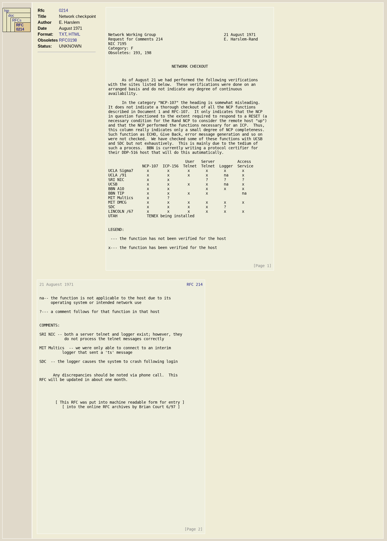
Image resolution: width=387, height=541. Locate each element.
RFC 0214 (20, 27)
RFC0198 (68, 40)
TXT (62, 34)
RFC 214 (195, 284)
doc (11, 15)
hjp (6, 10)
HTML (74, 34)
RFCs (17, 20)
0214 (63, 10)
